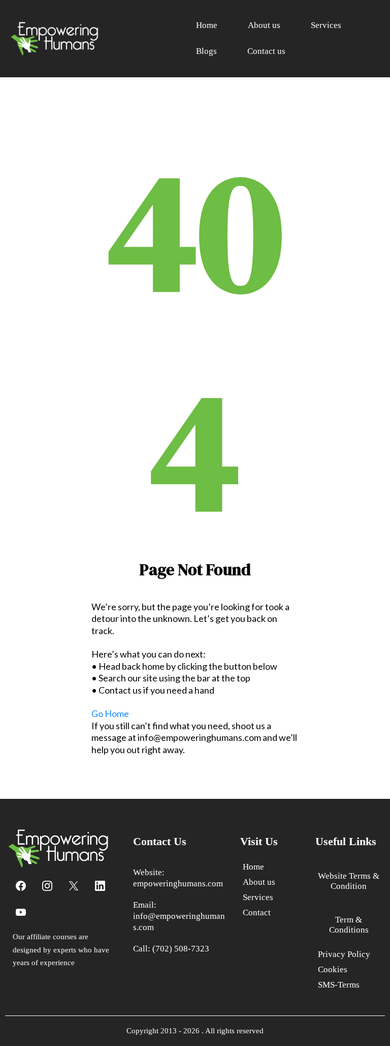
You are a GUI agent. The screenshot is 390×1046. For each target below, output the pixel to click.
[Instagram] (47, 886)
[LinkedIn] (100, 886)
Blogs (206, 51)
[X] (73, 886)
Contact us (266, 51)
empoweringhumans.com (178, 883)
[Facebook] (21, 886)
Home (206, 25)
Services (326, 25)
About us (264, 25)
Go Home (110, 713)
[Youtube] (21, 912)
